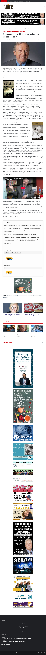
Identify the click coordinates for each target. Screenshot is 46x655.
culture (14, 295)
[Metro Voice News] (8, 6)
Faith (15, 31)
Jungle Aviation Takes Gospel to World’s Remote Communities (37, 334)
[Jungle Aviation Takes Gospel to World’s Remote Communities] (37, 328)
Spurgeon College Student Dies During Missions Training (18, 1)
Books (14, 28)
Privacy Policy (23, 631)
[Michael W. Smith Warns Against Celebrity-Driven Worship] (23, 328)
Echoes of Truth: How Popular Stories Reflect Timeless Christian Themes (9, 334)
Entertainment (9, 28)
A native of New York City (21, 80)
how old (29, 295)
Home (4, 28)
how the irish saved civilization (37, 295)
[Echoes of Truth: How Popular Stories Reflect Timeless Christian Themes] (9, 328)
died (17, 295)
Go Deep (19, 31)
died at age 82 (17, 69)
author (8, 295)
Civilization (33, 68)
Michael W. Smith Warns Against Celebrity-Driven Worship (21, 334)
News (23, 31)
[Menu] (1, 6)
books (11, 295)
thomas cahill (5, 297)
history (26, 295)
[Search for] (44, 6)
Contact (23, 629)
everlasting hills (21, 295)
